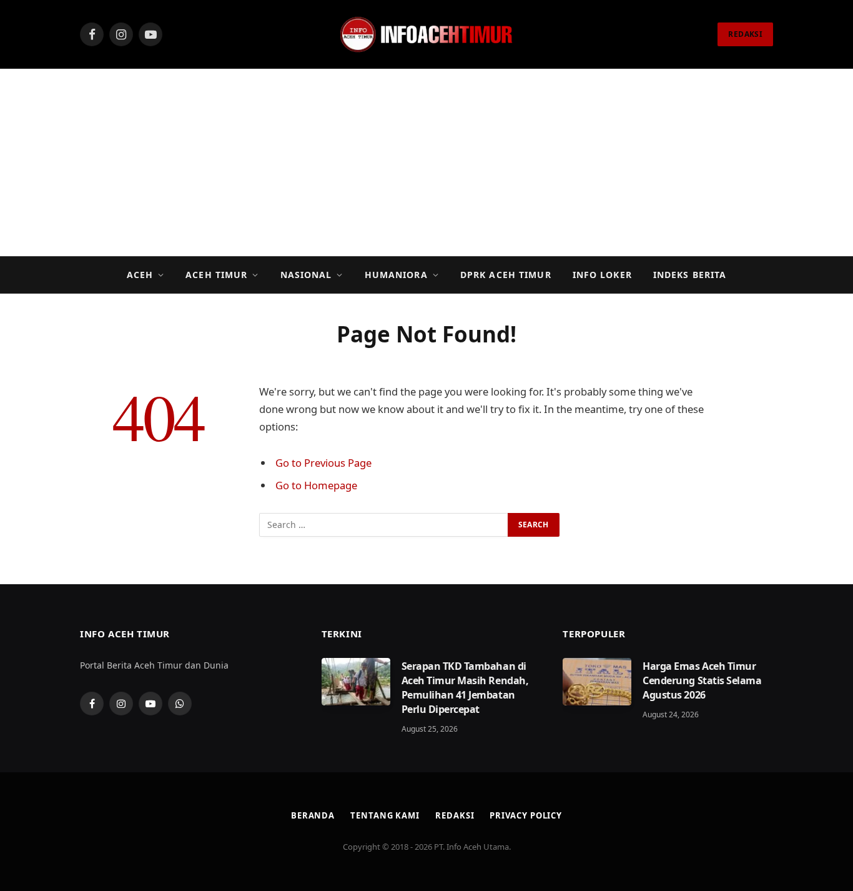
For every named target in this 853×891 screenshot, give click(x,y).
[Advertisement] (426, 162)
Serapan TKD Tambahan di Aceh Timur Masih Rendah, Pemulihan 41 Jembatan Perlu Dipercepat (465, 687)
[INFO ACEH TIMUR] (426, 34)
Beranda (313, 815)
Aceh (140, 275)
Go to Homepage (316, 485)
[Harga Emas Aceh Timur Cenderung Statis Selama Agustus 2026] (597, 681)
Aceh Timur (216, 275)
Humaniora (396, 275)
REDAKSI (745, 34)
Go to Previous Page (323, 462)
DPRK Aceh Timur (505, 275)
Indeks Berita (690, 275)
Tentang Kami (385, 815)
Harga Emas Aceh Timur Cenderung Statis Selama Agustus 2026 (702, 680)
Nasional (306, 275)
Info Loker (602, 275)
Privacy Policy (526, 815)
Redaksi (454, 815)
